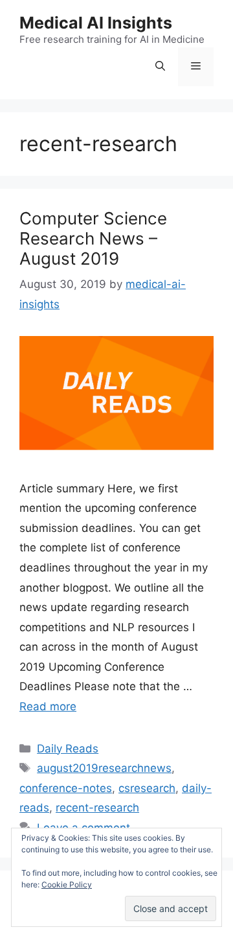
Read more (47, 706)
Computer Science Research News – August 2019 (93, 238)
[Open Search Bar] (160, 66)
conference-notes (65, 788)
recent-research (97, 807)
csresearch (146, 788)
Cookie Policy (66, 884)
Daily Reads (67, 748)
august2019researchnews (104, 768)
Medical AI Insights (95, 22)
